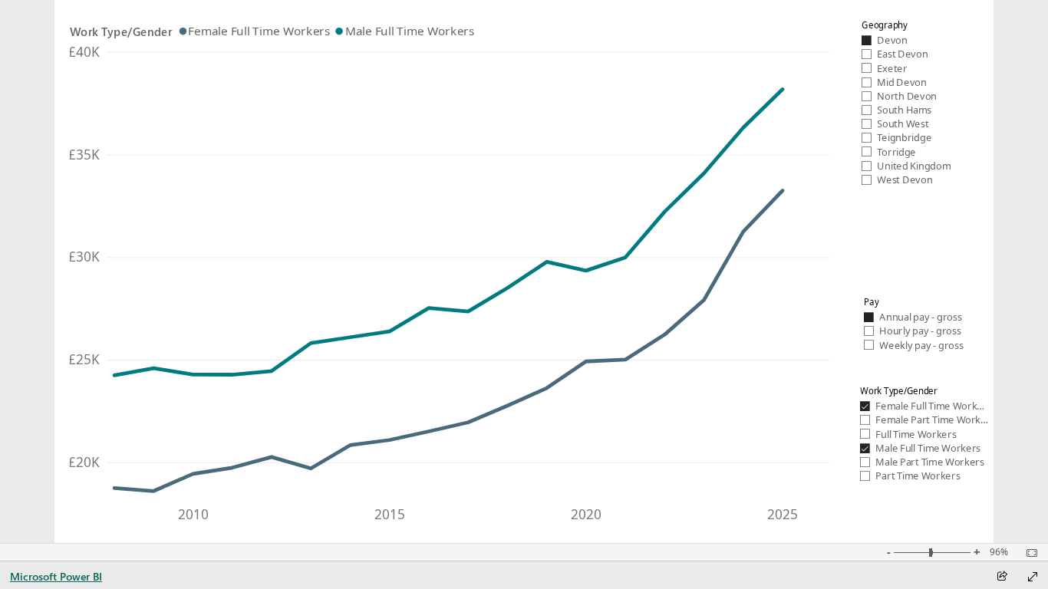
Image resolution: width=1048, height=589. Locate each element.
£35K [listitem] (84, 154)
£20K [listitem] (84, 462)
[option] (256, 31)
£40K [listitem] (84, 52)
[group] (453, 265)
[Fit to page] (1028, 553)
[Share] (1002, 577)
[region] (523, 271)
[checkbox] (911, 40)
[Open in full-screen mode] (1033, 576)
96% (999, 552)
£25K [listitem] (84, 359)
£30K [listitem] (84, 256)
